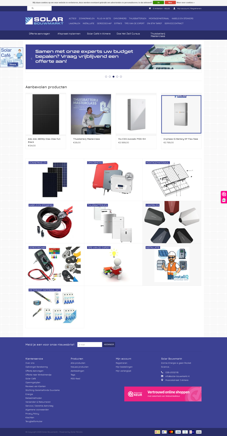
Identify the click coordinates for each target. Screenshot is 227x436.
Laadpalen (74, 23)
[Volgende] (195, 59)
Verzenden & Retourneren (38, 401)
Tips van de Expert (134, 23)
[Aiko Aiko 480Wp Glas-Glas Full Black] (45, 114)
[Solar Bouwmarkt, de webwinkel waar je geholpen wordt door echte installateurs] (46, 20)
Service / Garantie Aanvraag (39, 405)
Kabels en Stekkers (182, 18)
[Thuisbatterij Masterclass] (91, 114)
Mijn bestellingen (124, 366)
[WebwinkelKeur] (163, 394)
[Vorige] (31, 59)
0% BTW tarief (154, 23)
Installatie (88, 23)
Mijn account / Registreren (189, 8)
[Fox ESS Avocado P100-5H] (136, 114)
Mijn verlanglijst (123, 370)
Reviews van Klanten (35, 386)
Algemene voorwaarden (37, 409)
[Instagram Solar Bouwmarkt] (199, 344)
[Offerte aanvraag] (113, 56)
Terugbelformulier (33, 421)
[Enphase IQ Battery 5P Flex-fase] (181, 114)
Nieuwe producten (79, 366)
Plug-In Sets (104, 18)
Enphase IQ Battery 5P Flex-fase (181, 139)
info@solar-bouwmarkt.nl (177, 376)
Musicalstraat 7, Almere (176, 380)
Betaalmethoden (33, 398)
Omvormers (120, 18)
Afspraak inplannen (69, 33)
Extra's (118, 23)
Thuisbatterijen (137, 18)
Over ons (29, 363)
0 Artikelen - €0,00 (161, 8)
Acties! (72, 18)
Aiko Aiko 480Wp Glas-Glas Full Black (44, 140)
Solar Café (30, 378)
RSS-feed (75, 378)
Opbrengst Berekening (36, 366)
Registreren (121, 363)
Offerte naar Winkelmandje (38, 374)
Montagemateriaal (159, 18)
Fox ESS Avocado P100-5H (132, 139)
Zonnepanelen (87, 18)
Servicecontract (174, 23)
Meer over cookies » (186, 3)
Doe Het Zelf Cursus (128, 33)
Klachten (29, 417)
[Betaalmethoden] (157, 432)
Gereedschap (104, 23)
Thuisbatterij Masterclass (158, 34)
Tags (73, 374)
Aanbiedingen (77, 370)
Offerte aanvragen (39, 33)
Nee (170, 3)
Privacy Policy (32, 413)
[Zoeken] (31, 8)
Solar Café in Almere (99, 33)
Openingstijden (32, 382)
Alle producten (78, 363)
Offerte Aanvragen (34, 370)
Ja (158, 3)
